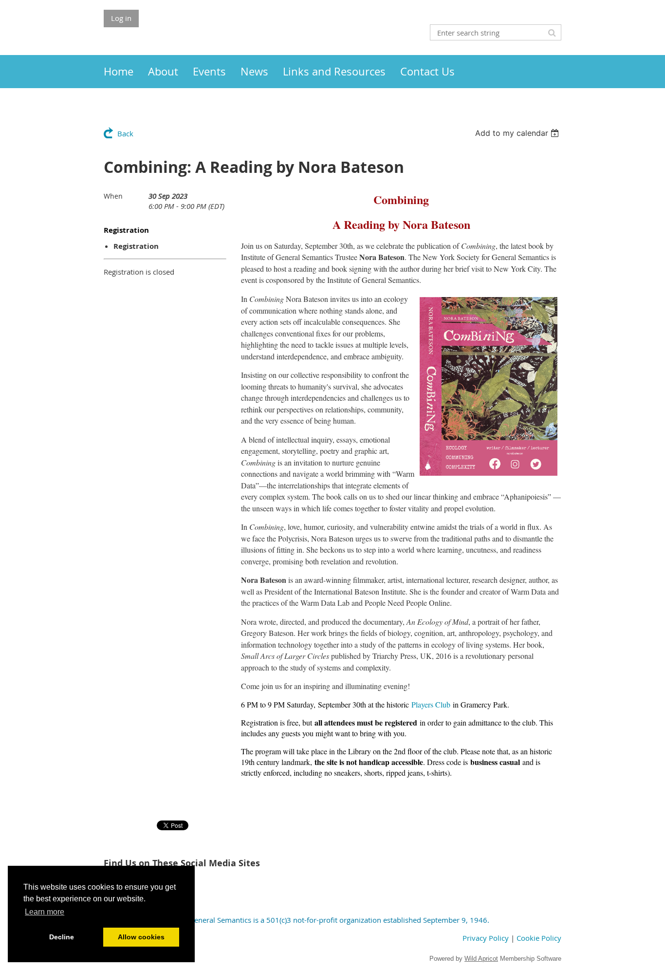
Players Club (430, 704)
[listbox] (518, 133)
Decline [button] (61, 937)
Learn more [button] (44, 912)
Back (125, 133)
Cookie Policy (539, 938)
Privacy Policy (485, 938)
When (113, 196)
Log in (121, 18)
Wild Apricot (481, 958)
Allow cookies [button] (141, 937)
